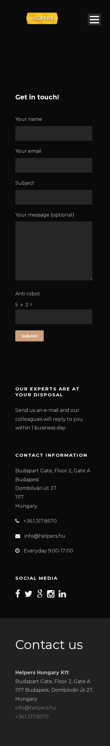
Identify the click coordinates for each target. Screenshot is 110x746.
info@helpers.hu (35, 708)
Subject (25, 183)
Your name (28, 119)
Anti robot (27, 299)
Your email (28, 151)
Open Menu (94, 19)
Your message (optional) (44, 215)
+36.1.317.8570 (32, 717)
